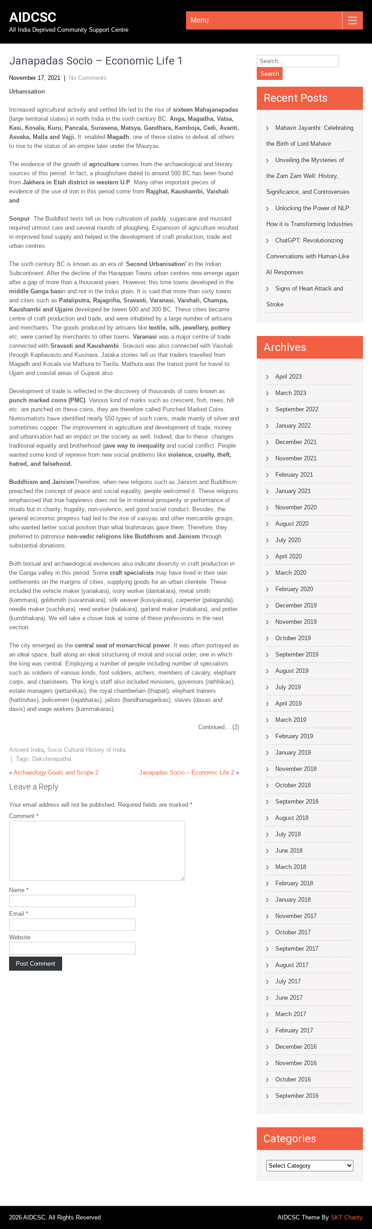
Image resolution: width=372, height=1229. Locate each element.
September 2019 (296, 654)
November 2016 (296, 1063)
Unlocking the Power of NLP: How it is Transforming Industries (309, 216)
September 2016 (296, 1095)
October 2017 (293, 932)
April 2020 (288, 556)
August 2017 (291, 965)
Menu (200, 20)
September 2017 (296, 948)
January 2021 (293, 491)
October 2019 (293, 638)
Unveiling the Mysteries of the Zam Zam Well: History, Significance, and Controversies (308, 176)
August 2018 (291, 817)
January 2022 (293, 425)
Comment (24, 816)
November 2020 (296, 507)
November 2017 (296, 916)
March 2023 (290, 393)
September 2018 (296, 801)
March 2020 (290, 572)
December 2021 (296, 442)
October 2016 (293, 1079)
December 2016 (296, 1046)
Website (19, 937)
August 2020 (291, 523)
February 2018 (294, 883)
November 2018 (296, 768)
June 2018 (289, 850)
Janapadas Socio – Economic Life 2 (186, 772)
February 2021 (294, 474)
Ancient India (26, 749)
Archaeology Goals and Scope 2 (56, 772)
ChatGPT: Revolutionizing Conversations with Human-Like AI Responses (307, 256)
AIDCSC (32, 17)
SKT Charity (347, 1217)
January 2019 (293, 752)
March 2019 (290, 719)
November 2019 (296, 621)
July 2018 (288, 834)
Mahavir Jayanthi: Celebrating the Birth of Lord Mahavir (309, 135)
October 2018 (293, 785)
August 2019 (291, 670)
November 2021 (296, 458)
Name (19, 890)
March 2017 (290, 1014)
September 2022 (296, 409)
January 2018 (293, 899)
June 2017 (289, 997)
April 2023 (288, 376)
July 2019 (288, 687)
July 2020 (288, 540)
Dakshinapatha (51, 758)
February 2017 (294, 1030)
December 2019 (296, 605)
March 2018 (290, 867)
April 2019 (288, 703)
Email (18, 913)
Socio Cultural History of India (86, 749)
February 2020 (294, 589)
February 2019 (294, 736)
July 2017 (288, 981)
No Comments (88, 77)
